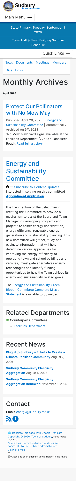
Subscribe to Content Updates (36, 187)
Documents (24, 62)
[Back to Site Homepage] (21, 6)
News (9, 62)
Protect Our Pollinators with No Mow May (34, 109)
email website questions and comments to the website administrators (33, 445)
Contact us (14, 443)
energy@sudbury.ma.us (33, 412)
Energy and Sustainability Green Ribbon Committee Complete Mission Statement (33, 289)
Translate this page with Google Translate (35, 432)
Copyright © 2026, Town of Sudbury (30, 436)
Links (19, 70)
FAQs (8, 70)
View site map (16, 449)
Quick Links (54, 53)
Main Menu (16, 17)
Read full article (30, 143)
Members (59, 62)
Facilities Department (29, 326)
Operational (32, 478)
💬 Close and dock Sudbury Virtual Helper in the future (37, 456)
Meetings (42, 62)
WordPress (25, 460)
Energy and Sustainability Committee (26, 171)
